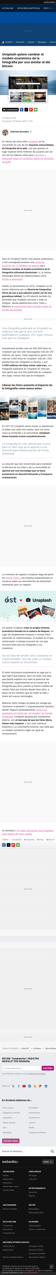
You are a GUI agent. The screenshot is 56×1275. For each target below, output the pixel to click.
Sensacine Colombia (37, 1253)
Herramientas (34, 1113)
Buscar (52, 1151)
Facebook (21, 109)
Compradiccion (9, 1233)
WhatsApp (7, 1132)
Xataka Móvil (8, 1179)
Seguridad (7, 1117)
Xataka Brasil (8, 1250)
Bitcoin (51, 839)
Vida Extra (33, 1179)
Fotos (41, 839)
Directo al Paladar (10, 1209)
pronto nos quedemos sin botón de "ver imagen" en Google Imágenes (27, 713)
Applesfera (7, 1183)
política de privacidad (37, 1074)
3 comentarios (12, 110)
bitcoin (5, 279)
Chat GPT (25, 1048)
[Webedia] (50, 2)
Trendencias (8, 1226)
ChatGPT (8, 42)
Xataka (5, 1175)
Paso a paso (8, 1108)
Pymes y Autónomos (37, 1229)
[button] (21, 131)
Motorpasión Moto (36, 1212)
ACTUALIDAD (8, 8)
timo (5, 1127)
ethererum (17, 279)
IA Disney (37, 1048)
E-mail (36, 109)
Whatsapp (42, 42)
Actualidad (16, 839)
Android (31, 42)
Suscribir (47, 1068)
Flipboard (31, 109)
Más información (31, 1272)
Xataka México (9, 1246)
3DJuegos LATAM (36, 1246)
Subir (46, 1162)
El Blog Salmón (35, 1226)
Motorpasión (34, 1209)
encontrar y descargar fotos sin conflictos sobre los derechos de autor (28, 158)
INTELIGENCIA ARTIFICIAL (28, 8)
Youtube (24, 1086)
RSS (35, 1086)
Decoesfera (7, 1229)
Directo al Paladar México (13, 1257)
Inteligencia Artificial (37, 1132)
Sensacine (33, 1192)
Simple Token (12, 578)
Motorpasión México (37, 1257)
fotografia (30, 839)
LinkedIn (46, 1086)
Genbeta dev (34, 1117)
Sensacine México (36, 1250)
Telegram (29, 1086)
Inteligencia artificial (11, 1113)
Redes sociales (9, 1122)
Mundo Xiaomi (8, 1190)
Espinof (32, 1196)
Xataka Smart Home (11, 1186)
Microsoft (20, 42)
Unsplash (33, 141)
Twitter (26, 109)
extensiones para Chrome (27, 306)
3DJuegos (33, 1175)
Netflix (31, 1127)
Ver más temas (11, 1141)
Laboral (32, 1122)
